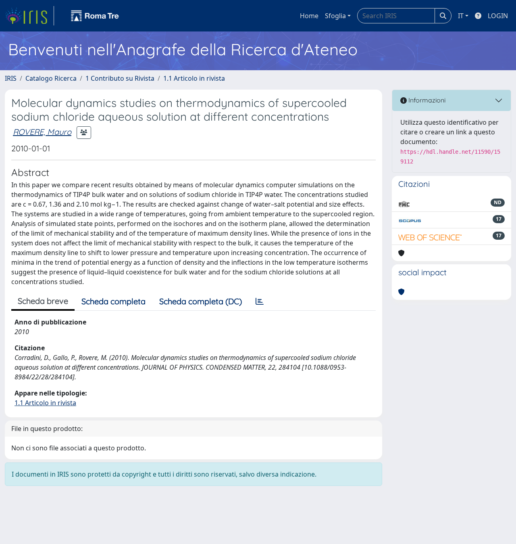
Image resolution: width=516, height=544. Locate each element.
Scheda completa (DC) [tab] (200, 301)
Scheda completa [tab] (113, 301)
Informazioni (426, 100)
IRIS (11, 78)
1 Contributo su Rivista (119, 78)
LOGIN (498, 15)
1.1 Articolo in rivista (194, 78)
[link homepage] (29, 15)
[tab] (259, 301)
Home (309, 15)
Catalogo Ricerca (51, 78)
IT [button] (461, 15)
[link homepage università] (95, 15)
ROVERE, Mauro (42, 132)
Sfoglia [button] (335, 15)
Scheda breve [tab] (43, 301)
